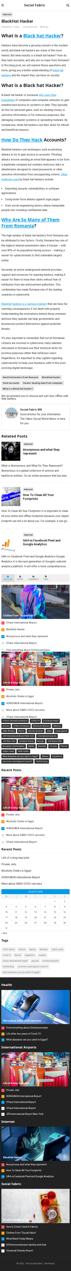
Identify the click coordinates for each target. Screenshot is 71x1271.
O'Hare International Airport (15, 721)
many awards (61, 731)
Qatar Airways (9, 731)
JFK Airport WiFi (55, 741)
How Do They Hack (22, 140)
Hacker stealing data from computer (43, 383)
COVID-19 (35, 721)
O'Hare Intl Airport (21, 726)
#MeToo (57, 726)
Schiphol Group (26, 741)
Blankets (42, 746)
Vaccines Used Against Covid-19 (17, 761)
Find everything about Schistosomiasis (28, 649)
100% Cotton (23, 751)
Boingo (40, 741)
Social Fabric (34, 5)
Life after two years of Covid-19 (23, 1033)
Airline (21, 731)
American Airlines (41, 726)
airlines (6, 726)
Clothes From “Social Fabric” (21, 1232)
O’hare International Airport (21, 622)
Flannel (64, 746)
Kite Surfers (8, 398)
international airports (47, 736)
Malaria (45, 756)
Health (6, 985)
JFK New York (9, 741)
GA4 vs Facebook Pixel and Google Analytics (30, 1176)
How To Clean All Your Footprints (24, 1170)
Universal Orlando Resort (19, 1250)
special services (35, 731)
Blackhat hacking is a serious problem (24, 304)
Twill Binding (42, 761)
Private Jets (13, 689)
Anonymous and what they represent (27, 636)
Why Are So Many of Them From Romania (30, 223)
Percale (53, 746)
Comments (33, 579)
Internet (7, 14)
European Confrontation (13, 746)
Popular (8, 579)
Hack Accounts (11, 383)
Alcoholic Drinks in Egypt (20, 696)
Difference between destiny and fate (26, 1244)
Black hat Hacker (42, 36)
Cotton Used (8, 751)
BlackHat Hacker (51, 377)
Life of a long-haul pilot (15, 857)
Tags (45, 579)
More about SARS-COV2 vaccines (25, 710)
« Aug (4, 933)
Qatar (49, 731)
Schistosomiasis (50, 721)
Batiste (31, 746)
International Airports (18, 1047)
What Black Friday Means (19, 1238)
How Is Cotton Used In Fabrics (22, 1226)
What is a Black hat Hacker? (18, 388)
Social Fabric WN (31, 409)
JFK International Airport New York (18, 736)
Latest (20, 579)
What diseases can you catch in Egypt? (20, 756)
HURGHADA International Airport (24, 703)
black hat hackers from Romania (20, 377)
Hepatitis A (57, 756)
